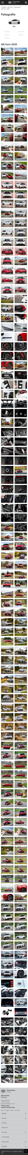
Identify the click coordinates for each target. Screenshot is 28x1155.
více (2, 1153)
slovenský (17, 1110)
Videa (2, 7)
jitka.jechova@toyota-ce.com (8, 1103)
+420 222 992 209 (5, 1102)
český (12, 1110)
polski (2, 1110)
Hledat (2, 11)
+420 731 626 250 (5, 1100)
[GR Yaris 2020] (7, 51)
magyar (7, 1110)
